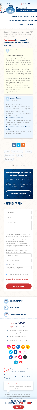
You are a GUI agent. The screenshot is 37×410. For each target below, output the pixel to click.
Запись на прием (10, 10)
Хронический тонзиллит (14, 118)
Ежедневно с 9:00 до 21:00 (18, 341)
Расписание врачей (21, 7)
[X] (18, 144)
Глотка (20, 155)
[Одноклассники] (23, 144)
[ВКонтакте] (13, 144)
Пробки (28, 151)
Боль (7, 151)
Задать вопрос (18, 192)
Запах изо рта (17, 151)
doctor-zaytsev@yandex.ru (17, 336)
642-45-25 (25, 4)
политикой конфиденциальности (17, 279)
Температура (9, 155)
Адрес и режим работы (11, 5)
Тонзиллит (8, 159)
